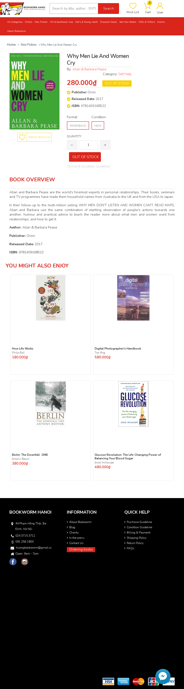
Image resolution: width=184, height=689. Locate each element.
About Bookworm (80, 522)
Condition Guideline (139, 527)
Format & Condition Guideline (88, 166)
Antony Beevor (21, 459)
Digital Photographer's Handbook (118, 348)
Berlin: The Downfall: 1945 (30, 455)
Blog (72, 527)
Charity (74, 532)
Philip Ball (18, 353)
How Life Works (22, 348)
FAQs (130, 548)
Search (108, 8)
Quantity (74, 136)
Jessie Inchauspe (104, 462)
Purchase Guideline (139, 522)
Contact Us (76, 543)
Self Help (125, 74)
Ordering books (81, 549)
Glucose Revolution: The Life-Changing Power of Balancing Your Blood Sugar (128, 456)
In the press (77, 538)
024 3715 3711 (25, 536)
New (97, 126)
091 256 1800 (24, 542)
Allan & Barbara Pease (89, 69)
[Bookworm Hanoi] (23, 8)
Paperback (78, 126)
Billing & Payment (138, 532)
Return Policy (135, 543)
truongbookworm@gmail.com (34, 548)
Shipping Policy (136, 538)
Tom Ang (100, 353)
